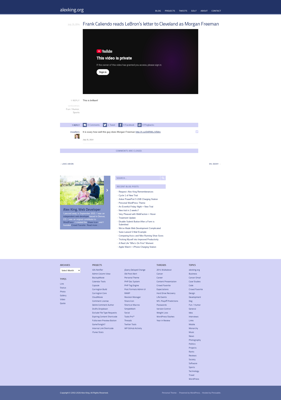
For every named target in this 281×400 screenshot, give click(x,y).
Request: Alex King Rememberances (136, 191)
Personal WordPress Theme (132, 203)
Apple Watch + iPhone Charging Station (137, 247)
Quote (63, 303)
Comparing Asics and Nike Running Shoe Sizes (141, 236)
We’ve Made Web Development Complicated (140, 228)
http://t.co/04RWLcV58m (148, 132)
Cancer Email (195, 277)
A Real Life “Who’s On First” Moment (136, 243)
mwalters (75, 132)
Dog (190, 300)
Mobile (192, 324)
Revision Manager (132, 297)
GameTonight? (98, 324)
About (204, 10)
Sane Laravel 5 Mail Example (132, 232)
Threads (128, 320)
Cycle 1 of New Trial (128, 195)
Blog (158, 10)
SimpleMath (129, 308)
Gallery (63, 295)
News (191, 336)
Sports (76, 112)
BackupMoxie (98, 277)
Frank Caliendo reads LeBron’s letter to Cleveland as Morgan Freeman (151, 23)
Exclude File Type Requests (104, 312)
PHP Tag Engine (131, 285)
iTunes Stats (97, 332)
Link (62, 283)
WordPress (68, 222)
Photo (63, 291)
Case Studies (195, 281)
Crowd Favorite (78, 225)
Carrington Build (99, 289)
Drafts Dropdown (100, 308)
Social (127, 312)
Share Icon (92, 222)
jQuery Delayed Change (134, 269)
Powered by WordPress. (190, 393)
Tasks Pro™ (129, 316)
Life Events (162, 297)
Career (160, 277)
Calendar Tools (99, 281)
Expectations (162, 289)
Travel (191, 375)
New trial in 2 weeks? (129, 210)
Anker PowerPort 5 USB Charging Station (138, 199)
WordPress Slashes (165, 316)
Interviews (193, 316)
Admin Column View (101, 273)
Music (191, 332)
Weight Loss (162, 312)
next (107, 190)
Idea (191, 312)
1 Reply (75, 100)
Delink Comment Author (103, 304)
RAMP (127, 293)
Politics (192, 343)
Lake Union (68, 164)
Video (62, 299)
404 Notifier (97, 269)
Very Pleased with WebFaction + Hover (137, 214)
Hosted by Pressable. (211, 393)
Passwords (162, 304)
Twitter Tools (130, 324)
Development (195, 297)
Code (191, 285)
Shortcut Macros (132, 304)
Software (193, 363)
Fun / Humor (72, 109)
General (192, 308)
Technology (194, 371)
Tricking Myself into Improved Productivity (139, 239)
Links (191, 320)
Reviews (192, 355)
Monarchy (193, 328)
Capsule (95, 285)
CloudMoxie (97, 297)
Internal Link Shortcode (103, 328)
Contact (216, 10)
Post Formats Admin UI (135, 289)
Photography (195, 339)
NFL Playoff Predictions (167, 300)
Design (192, 293)
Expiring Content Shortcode (104, 316)
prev (63, 190)
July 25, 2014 (88, 140)
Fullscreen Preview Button (104, 320)
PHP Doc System (132, 281)
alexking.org (72, 9)
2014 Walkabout (164, 269)
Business (193, 273)
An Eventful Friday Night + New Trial (136, 206)
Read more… (93, 225)
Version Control (164, 308)
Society (192, 359)
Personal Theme (131, 277)
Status (63, 287)
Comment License (100, 300)
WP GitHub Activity (133, 328)
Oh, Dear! (214, 164)
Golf (194, 10)
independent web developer (76, 216)
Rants (191, 351)
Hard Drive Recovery (166, 293)
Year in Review (163, 320)
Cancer (160, 273)
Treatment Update (127, 218)
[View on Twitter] (197, 131)
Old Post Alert (130, 273)
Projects (170, 10)
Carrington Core (99, 293)
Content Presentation (166, 281)
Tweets (183, 10)
